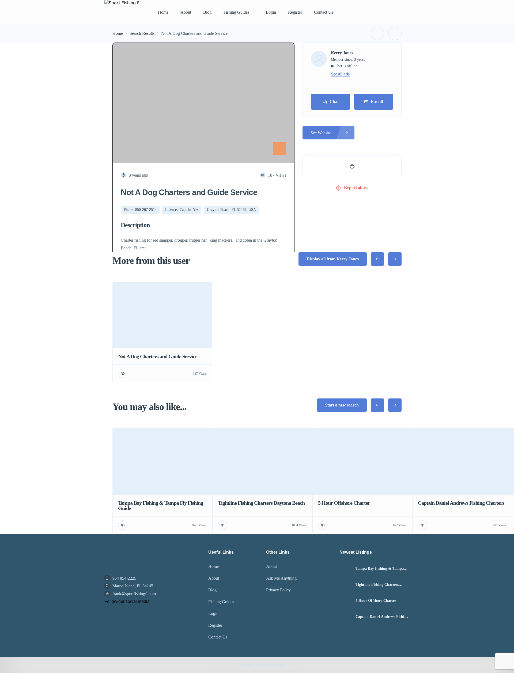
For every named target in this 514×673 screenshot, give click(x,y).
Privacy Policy (278, 590)
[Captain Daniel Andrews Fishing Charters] (345, 617)
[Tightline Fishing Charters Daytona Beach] (345, 585)
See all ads (340, 74)
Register (295, 12)
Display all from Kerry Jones (333, 259)
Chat (334, 101)
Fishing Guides (236, 12)
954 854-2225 (124, 578)
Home (163, 12)
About (185, 12)
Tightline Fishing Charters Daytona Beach (377, 585)
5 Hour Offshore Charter (376, 601)
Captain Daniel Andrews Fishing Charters (382, 617)
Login (271, 12)
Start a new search (342, 405)
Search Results (142, 33)
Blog (207, 12)
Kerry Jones (342, 53)
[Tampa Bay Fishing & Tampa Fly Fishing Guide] (345, 568)
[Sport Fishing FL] (123, 12)
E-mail (377, 101)
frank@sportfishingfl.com (134, 593)
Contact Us (323, 12)
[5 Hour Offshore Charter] (345, 601)
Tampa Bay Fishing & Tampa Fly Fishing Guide (380, 569)
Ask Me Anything (281, 578)
